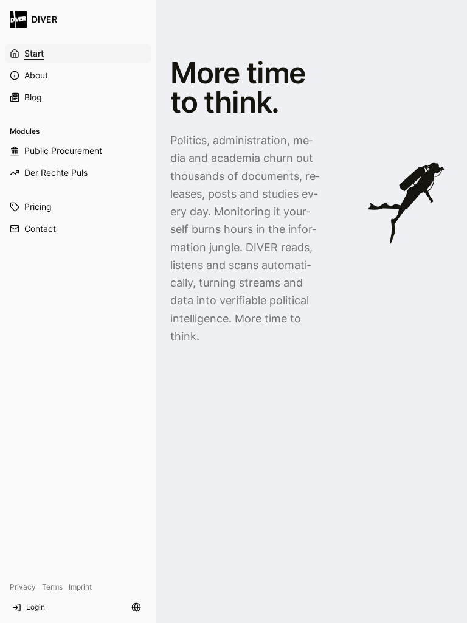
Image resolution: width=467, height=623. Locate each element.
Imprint (80, 586)
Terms (52, 586)
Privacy (23, 586)
